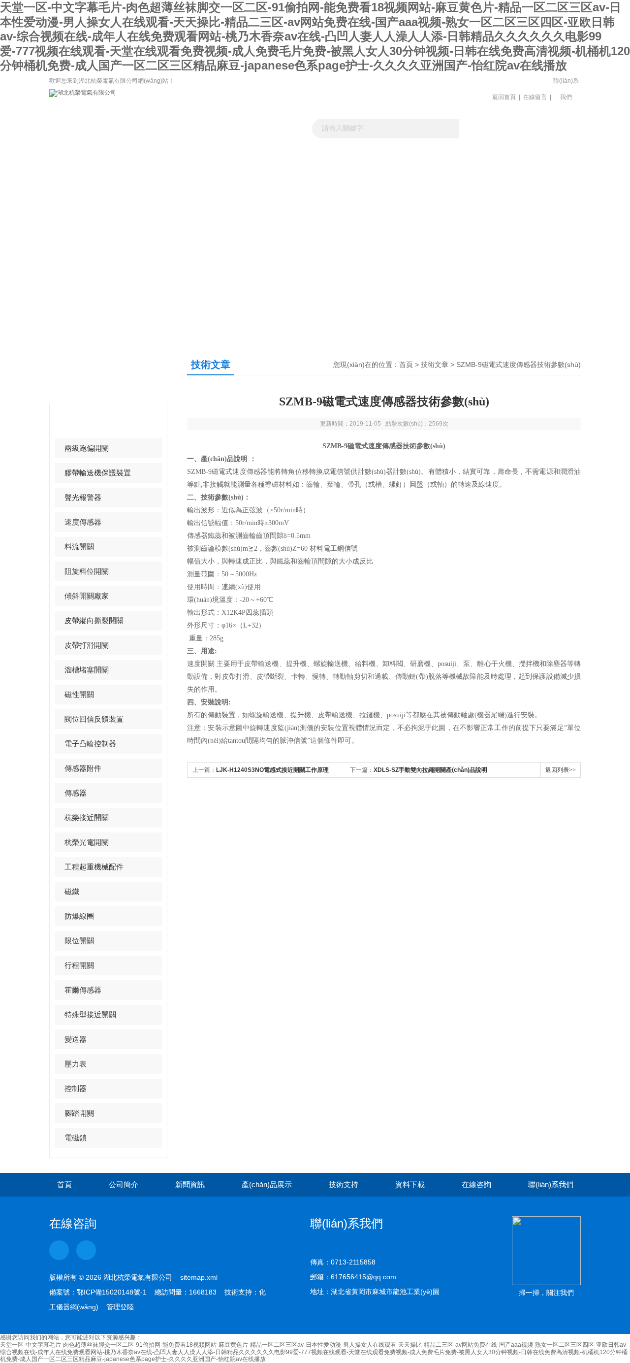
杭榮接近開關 (86, 817)
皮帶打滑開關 (86, 645)
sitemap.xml (199, 1277)
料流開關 (79, 546)
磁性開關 (79, 694)
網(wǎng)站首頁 (82, 164)
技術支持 (343, 1184)
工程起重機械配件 (94, 867)
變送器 (75, 1039)
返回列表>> (560, 769)
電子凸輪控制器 (90, 743)
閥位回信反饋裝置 (94, 719)
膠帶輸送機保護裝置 (97, 472)
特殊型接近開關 (90, 1014)
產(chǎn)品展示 (282, 164)
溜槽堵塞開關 (86, 669)
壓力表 (75, 1064)
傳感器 (75, 793)
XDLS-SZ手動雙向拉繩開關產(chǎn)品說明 (430, 769)
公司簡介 (123, 1184)
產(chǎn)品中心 (105, 374)
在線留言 (535, 97)
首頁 (406, 364)
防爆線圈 (79, 916)
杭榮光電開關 (86, 842)
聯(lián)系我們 (566, 88)
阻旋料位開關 (86, 571)
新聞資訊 (215, 164)
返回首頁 (504, 97)
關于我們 (149, 164)
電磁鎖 (75, 1137)
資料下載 (415, 164)
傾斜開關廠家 (86, 596)
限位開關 (79, 940)
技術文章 (348, 164)
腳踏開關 (79, 1113)
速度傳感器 (82, 522)
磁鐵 (71, 891)
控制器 (75, 1088)
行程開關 (79, 965)
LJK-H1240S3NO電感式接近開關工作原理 (272, 769)
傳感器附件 (82, 768)
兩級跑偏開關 (86, 448)
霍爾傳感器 (82, 990)
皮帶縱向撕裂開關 (94, 620)
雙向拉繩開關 (86, 423)
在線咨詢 (476, 1184)
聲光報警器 (82, 497)
